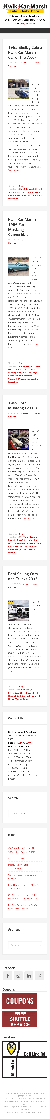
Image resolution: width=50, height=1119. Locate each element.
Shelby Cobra (30, 195)
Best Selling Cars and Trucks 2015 (23, 576)
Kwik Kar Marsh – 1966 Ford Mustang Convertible (23, 227)
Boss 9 (20, 540)
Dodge (29, 693)
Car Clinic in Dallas (16, 858)
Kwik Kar (36, 192)
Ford (29, 192)
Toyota (18, 699)
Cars (26, 540)
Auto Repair (24, 366)
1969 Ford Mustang (28, 537)
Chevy (22, 693)
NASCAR (12, 552)
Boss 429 (12, 540)
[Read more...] (14, 170)
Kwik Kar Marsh (25, 8)
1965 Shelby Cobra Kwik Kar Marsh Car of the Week (25, 52)
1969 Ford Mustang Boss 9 (22, 405)
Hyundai (12, 696)
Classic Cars (20, 192)
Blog (21, 186)
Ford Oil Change (29, 372)
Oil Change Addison (25, 379)
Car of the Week (26, 189)
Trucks (26, 699)
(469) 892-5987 (27, 23)
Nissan (11, 699)
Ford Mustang (26, 369)
